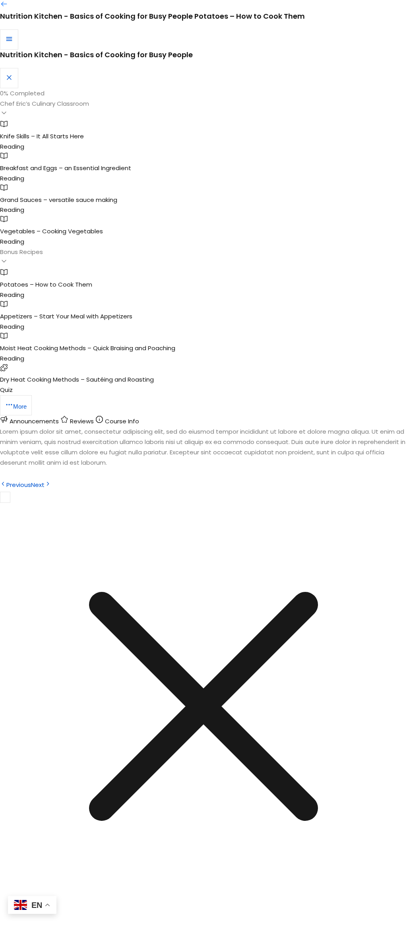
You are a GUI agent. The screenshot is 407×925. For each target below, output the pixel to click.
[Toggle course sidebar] (9, 39)
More (20, 406)
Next (38, 485)
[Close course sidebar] (9, 78)
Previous (18, 485)
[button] (203, 109)
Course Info (121, 421)
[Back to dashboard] (4, 6)
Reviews (81, 421)
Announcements (34, 421)
